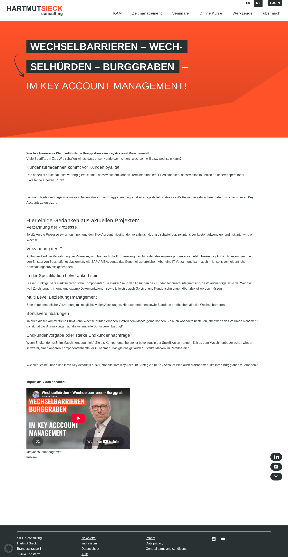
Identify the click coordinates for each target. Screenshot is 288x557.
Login (275, 3)
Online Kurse (210, 13)
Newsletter (89, 538)
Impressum (89, 543)
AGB (85, 554)
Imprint (150, 538)
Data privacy (154, 543)
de (258, 3)
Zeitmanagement (147, 13)
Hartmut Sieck (27, 543)
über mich (271, 13)
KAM (117, 13)
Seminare (180, 13)
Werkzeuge (243, 13)
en (248, 3)
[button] (8, 548)
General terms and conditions (166, 548)
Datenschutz (90, 548)
